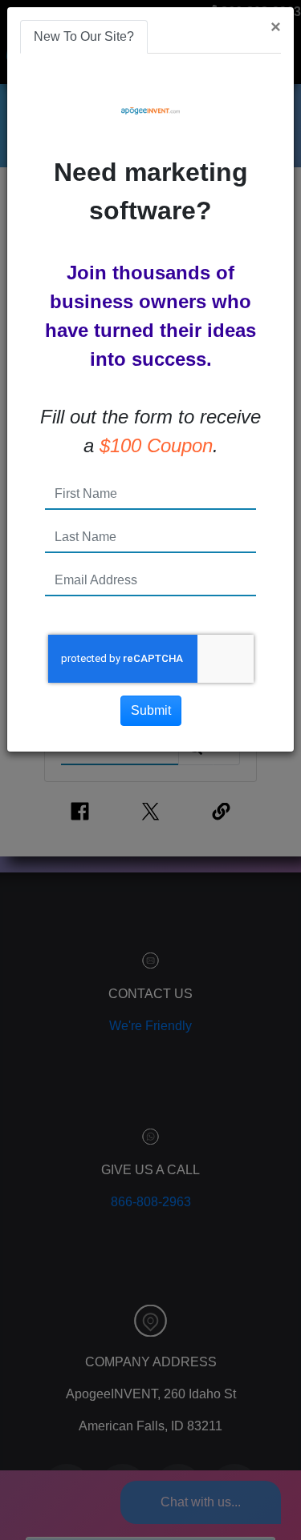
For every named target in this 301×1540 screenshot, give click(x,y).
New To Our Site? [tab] (84, 36)
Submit (151, 710)
